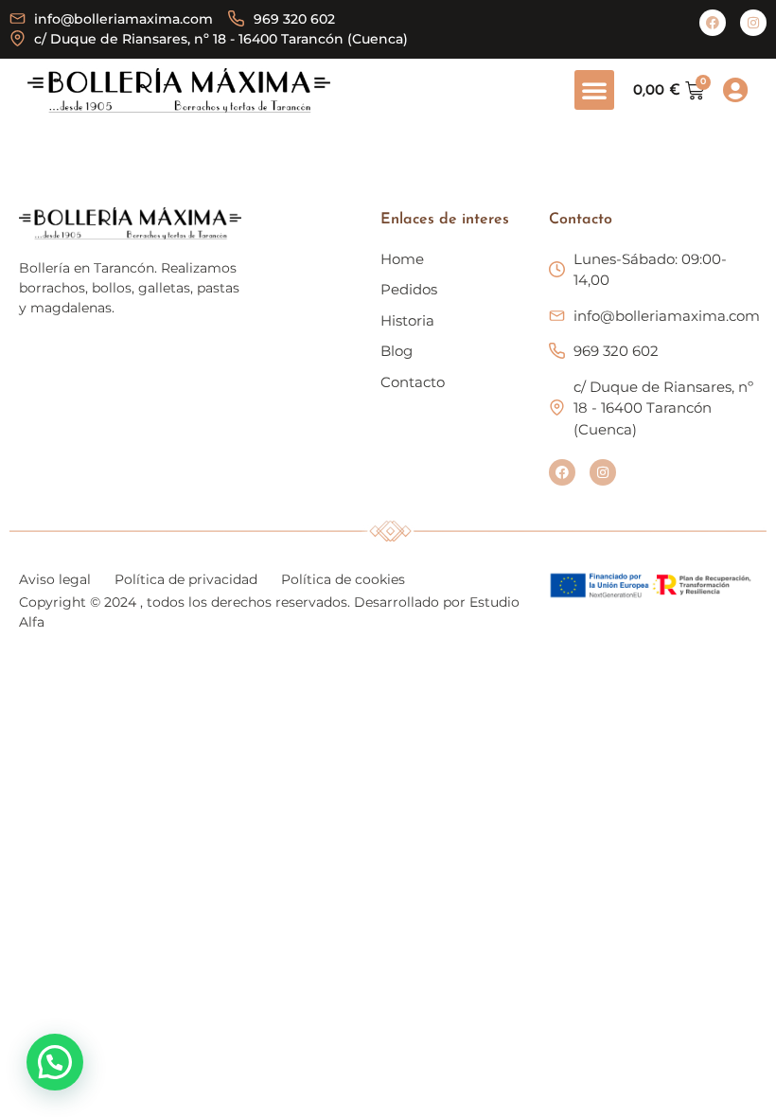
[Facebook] (712, 22)
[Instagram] (753, 22)
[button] (594, 90)
